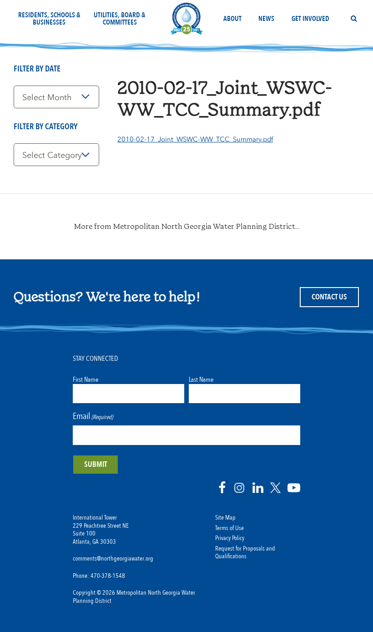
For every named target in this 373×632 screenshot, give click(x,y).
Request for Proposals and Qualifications (245, 553)
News (266, 18)
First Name (85, 379)
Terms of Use (229, 528)
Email (93, 416)
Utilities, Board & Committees (120, 18)
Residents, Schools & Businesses (49, 18)
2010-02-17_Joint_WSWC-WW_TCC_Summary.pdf (195, 139)
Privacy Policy (229, 538)
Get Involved (310, 18)
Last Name (201, 379)
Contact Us (329, 297)
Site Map (225, 518)
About (232, 18)
